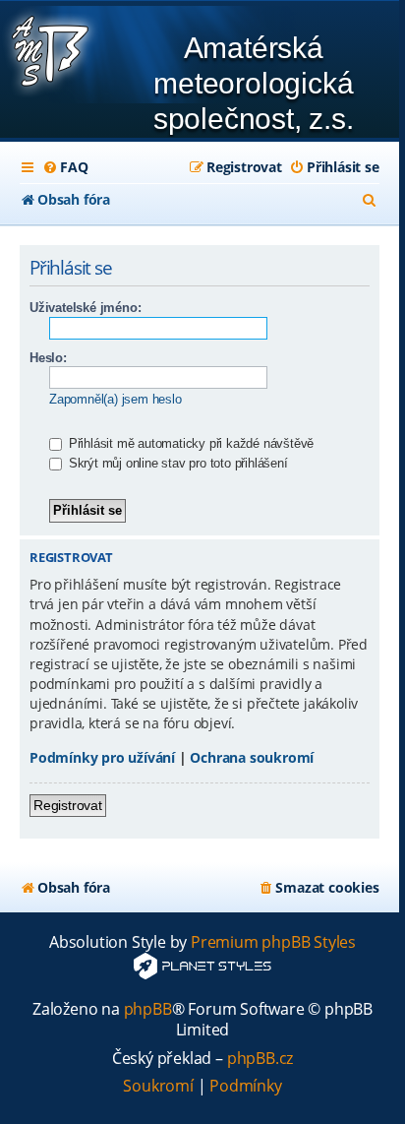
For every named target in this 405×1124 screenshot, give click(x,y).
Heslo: (48, 357)
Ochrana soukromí (252, 757)
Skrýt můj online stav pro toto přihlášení (176, 463)
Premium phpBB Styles (273, 942)
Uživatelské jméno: (85, 307)
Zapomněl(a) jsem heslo (115, 399)
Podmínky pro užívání (102, 757)
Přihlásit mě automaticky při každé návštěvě (189, 443)
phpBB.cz (260, 1058)
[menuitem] (64, 167)
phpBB (148, 1009)
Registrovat (67, 805)
